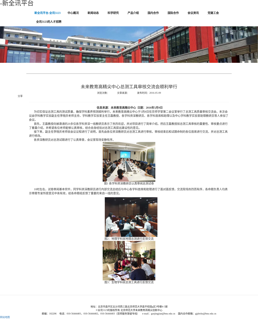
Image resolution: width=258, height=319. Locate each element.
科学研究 (113, 12)
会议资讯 (193, 12)
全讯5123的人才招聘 (48, 21)
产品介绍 (133, 12)
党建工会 (213, 12)
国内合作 (153, 12)
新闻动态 (93, 12)
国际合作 (173, 12)
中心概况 (73, 12)
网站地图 (5, 317)
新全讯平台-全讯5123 (47, 12)
